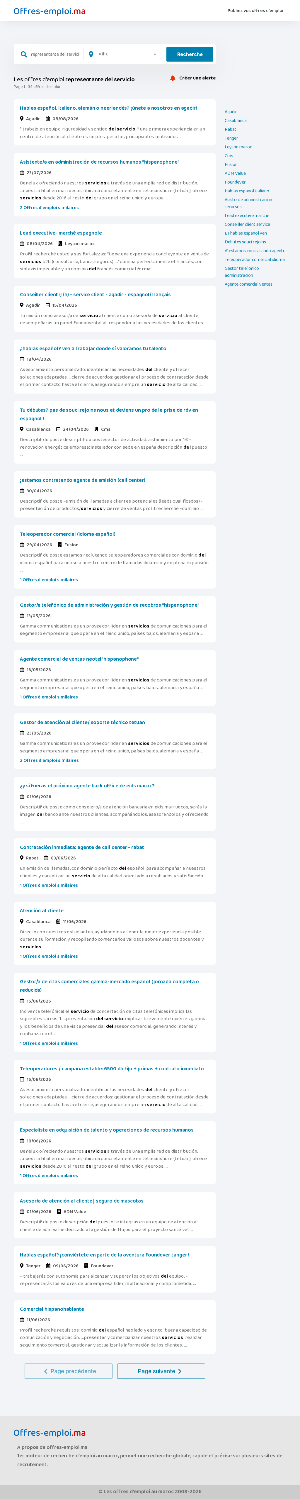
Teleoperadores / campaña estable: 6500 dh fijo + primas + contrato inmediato (112, 1069)
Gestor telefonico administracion (242, 272)
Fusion (231, 164)
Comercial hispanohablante (52, 1309)
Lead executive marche (247, 215)
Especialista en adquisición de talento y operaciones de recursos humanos (107, 1130)
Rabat (230, 129)
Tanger (231, 138)
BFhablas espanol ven (246, 233)
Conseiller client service (247, 224)
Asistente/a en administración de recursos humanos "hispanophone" (100, 162)
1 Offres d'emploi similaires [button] (49, 580)
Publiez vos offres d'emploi (255, 10)
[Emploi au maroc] (49, 12)
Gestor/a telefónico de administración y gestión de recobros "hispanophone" (110, 605)
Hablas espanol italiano (247, 191)
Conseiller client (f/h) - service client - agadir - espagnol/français (95, 295)
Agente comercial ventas (248, 284)
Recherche (190, 54)
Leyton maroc (238, 147)
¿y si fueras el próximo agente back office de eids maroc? (87, 786)
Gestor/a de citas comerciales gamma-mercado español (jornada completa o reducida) (109, 986)
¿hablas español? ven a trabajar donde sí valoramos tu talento (93, 349)
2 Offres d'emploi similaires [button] (49, 207)
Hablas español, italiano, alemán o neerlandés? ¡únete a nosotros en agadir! (108, 108)
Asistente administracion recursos (248, 203)
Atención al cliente (41, 911)
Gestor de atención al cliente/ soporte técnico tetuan (82, 722)
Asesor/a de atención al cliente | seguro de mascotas (82, 1201)
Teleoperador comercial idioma (255, 259)
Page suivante (156, 1371)
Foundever (235, 182)
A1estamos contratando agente (255, 251)
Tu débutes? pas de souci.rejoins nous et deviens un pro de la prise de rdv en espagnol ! (109, 414)
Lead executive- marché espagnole (61, 233)
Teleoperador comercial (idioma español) (67, 534)
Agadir (231, 112)
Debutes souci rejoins (245, 242)
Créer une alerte (197, 78)
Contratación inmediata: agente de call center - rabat (82, 847)
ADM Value (235, 173)
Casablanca (236, 120)
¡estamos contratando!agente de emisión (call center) (82, 480)
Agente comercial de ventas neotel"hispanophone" (79, 659)
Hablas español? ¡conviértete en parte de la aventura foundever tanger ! (104, 1255)
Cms (229, 156)
